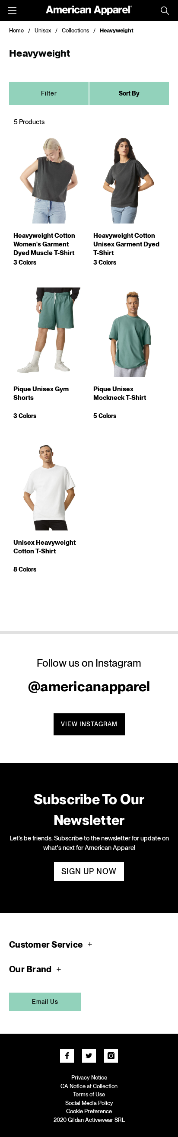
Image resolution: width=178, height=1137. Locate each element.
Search (165, 10)
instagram (111, 1056)
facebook (67, 1056)
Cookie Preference (89, 1111)
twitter (89, 1056)
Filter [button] (49, 93)
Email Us (45, 1001)
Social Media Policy (89, 1103)
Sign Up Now (89, 871)
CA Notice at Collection (89, 1086)
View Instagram (89, 724)
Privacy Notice (89, 1077)
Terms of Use (89, 1094)
